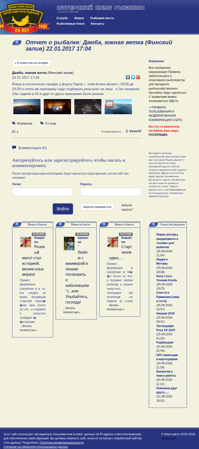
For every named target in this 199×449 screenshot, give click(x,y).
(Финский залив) (43, 73)
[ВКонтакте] (128, 76)
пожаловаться (112, 131)
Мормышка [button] (24, 123)
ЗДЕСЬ (173, 101)
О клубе (62, 18)
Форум (79, 18)
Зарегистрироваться (97, 207)
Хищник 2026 (165, 313)
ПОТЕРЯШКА (158, 135)
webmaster (168, 438)
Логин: (16, 184)
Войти (63, 208)
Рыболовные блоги (70, 23)
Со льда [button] (50, 123)
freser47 (135, 131)
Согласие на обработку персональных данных (36, 447)
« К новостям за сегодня (31, 63)
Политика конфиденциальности (62, 442)
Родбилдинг (165, 342)
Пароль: (86, 184)
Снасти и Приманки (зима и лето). (167, 297)
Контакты (97, 23)
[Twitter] (133, 76)
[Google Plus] (138, 76)
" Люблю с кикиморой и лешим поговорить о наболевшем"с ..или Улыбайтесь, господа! (77, 274)
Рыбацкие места (102, 18)
